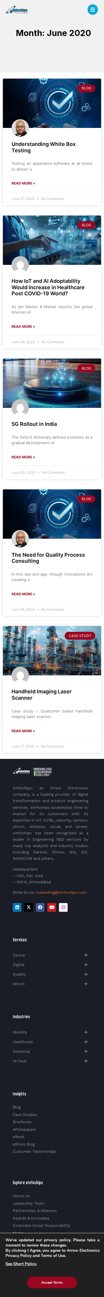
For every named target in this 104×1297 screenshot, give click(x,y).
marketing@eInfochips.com (61, 892)
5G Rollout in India (34, 424)
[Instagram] (63, 907)
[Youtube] (51, 907)
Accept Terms (52, 1282)
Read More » (23, 183)
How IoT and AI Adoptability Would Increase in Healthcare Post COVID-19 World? (48, 287)
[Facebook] (40, 907)
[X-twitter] (28, 907)
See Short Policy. (21, 1264)
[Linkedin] (17, 907)
